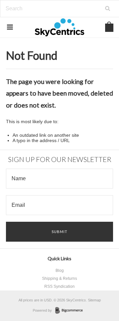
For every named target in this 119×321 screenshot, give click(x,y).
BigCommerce (71, 310)
